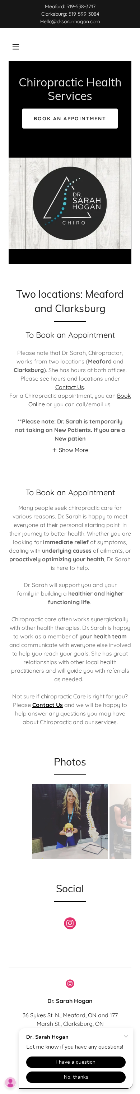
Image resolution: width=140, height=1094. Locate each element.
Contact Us (69, 387)
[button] (16, 47)
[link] (70, 97)
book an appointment (70, 118)
